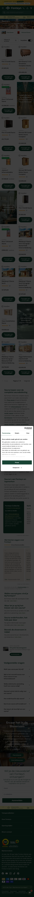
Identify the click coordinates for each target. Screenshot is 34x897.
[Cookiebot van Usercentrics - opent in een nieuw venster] (24, 428)
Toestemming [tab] (6, 433)
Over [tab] (27, 433)
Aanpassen (16, 467)
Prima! (17, 462)
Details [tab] (17, 433)
